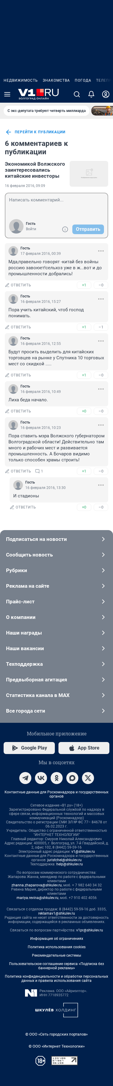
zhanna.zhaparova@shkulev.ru (36, 885)
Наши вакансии (25, 648)
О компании (21, 617)
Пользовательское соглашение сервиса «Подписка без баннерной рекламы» (56, 966)
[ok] (57, 778)
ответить (21, 285)
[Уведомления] (91, 94)
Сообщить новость (29, 555)
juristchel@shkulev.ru (64, 860)
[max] (72, 778)
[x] (88, 778)
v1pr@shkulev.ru (89, 930)
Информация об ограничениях (56, 939)
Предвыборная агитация (36, 680)
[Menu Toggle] (7, 94)
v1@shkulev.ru (83, 851)
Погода (83, 80)
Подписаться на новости (36, 539)
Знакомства (56, 80)
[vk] (41, 778)
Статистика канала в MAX (38, 695)
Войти (31, 229)
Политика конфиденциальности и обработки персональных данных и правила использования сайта (56, 978)
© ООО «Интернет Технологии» (57, 1046)
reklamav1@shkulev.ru (56, 913)
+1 (84, 285)
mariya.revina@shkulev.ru (37, 898)
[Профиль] (106, 94)
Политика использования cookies (57, 947)
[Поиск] (77, 94)
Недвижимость (21, 80)
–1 (101, 327)
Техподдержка (24, 664)
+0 (84, 411)
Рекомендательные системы (56, 955)
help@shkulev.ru (69, 864)
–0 (101, 285)
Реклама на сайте (27, 586)
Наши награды (24, 633)
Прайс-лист (20, 602)
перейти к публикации (40, 132)
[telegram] (25, 778)
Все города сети (25, 711)
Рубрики (16, 570)
